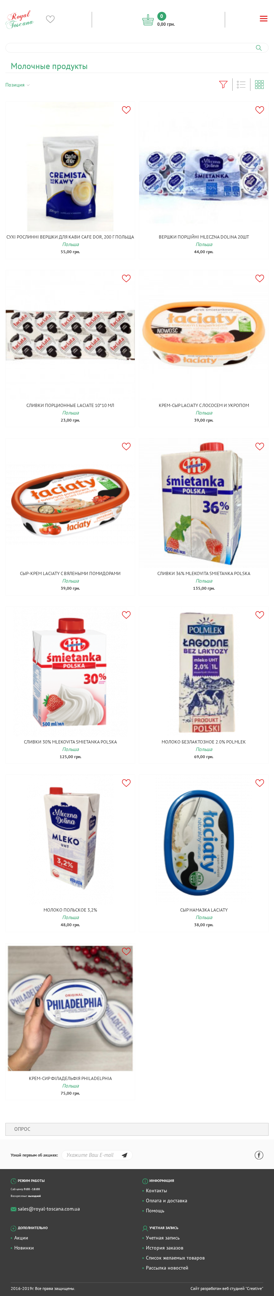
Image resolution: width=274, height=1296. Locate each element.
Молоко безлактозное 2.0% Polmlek (204, 742)
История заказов (164, 1248)
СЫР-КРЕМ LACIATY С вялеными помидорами (70, 573)
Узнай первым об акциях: (34, 1155)
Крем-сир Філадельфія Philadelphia (70, 1078)
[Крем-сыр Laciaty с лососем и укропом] (203, 335)
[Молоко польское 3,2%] (70, 839)
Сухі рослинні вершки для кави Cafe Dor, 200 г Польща (70, 237)
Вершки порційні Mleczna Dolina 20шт (204, 237)
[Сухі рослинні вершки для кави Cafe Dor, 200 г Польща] (70, 166)
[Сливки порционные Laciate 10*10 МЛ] (70, 335)
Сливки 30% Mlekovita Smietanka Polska (70, 742)
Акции (21, 1237)
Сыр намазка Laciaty (204, 910)
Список (241, 84)
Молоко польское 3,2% (70, 910)
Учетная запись (163, 1237)
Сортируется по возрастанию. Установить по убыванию (37, 84)
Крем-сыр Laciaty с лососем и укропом (204, 405)
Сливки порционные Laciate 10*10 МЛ (70, 405)
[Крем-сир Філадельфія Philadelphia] (70, 1008)
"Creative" (254, 1288)
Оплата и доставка (166, 1200)
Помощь (155, 1210)
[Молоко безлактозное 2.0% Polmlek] (203, 671)
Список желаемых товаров (175, 1258)
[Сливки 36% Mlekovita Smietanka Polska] (203, 503)
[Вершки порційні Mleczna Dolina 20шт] (203, 166)
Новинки (24, 1248)
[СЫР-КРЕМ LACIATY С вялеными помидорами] (70, 503)
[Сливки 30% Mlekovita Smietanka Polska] (70, 671)
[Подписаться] (124, 1156)
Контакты (156, 1190)
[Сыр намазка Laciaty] (203, 839)
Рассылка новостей (167, 1268)
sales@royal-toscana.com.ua (49, 1209)
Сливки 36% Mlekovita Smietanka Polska (203, 573)
